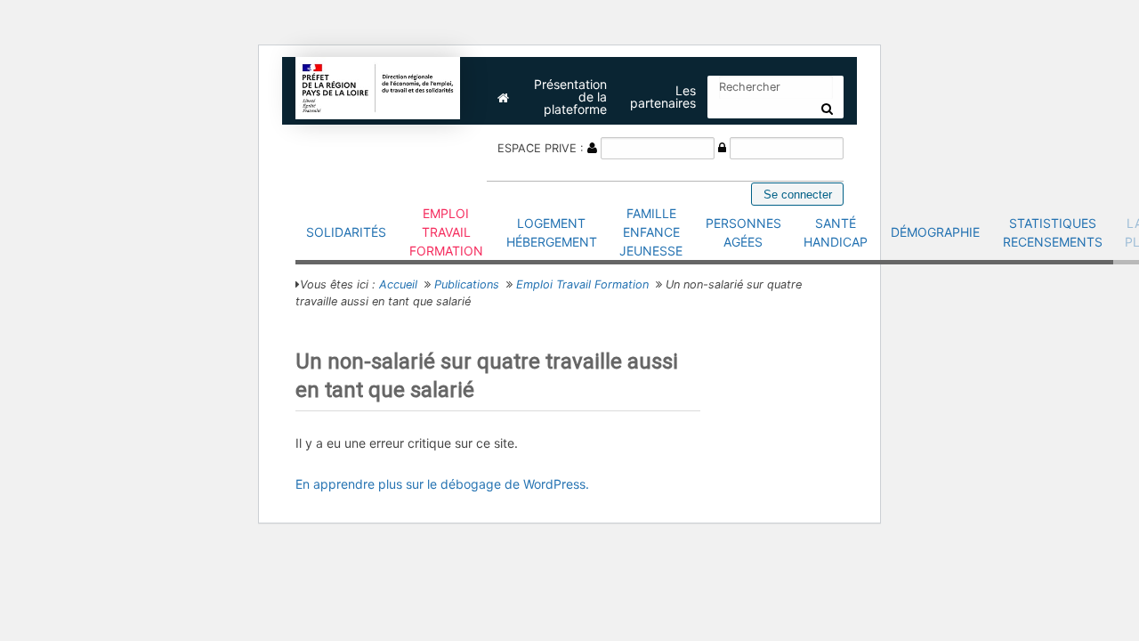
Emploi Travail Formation (446, 232)
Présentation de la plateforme (570, 97)
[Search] (827, 108)
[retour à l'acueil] (378, 86)
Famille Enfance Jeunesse (651, 232)
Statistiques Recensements (1053, 232)
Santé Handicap (836, 232)
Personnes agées (743, 232)
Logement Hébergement (551, 232)
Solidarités (346, 231)
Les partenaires (663, 96)
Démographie (935, 231)
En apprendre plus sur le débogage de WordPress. (442, 483)
